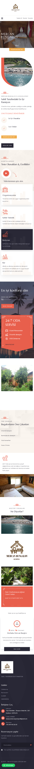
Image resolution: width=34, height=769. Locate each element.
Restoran (6, 240)
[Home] (15, 7)
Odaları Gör (7, 145)
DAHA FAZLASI (7, 306)
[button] (32, 385)
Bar (3, 263)
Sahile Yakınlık (8, 218)
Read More (17, 649)
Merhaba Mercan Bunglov (17, 633)
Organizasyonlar (9, 195)
